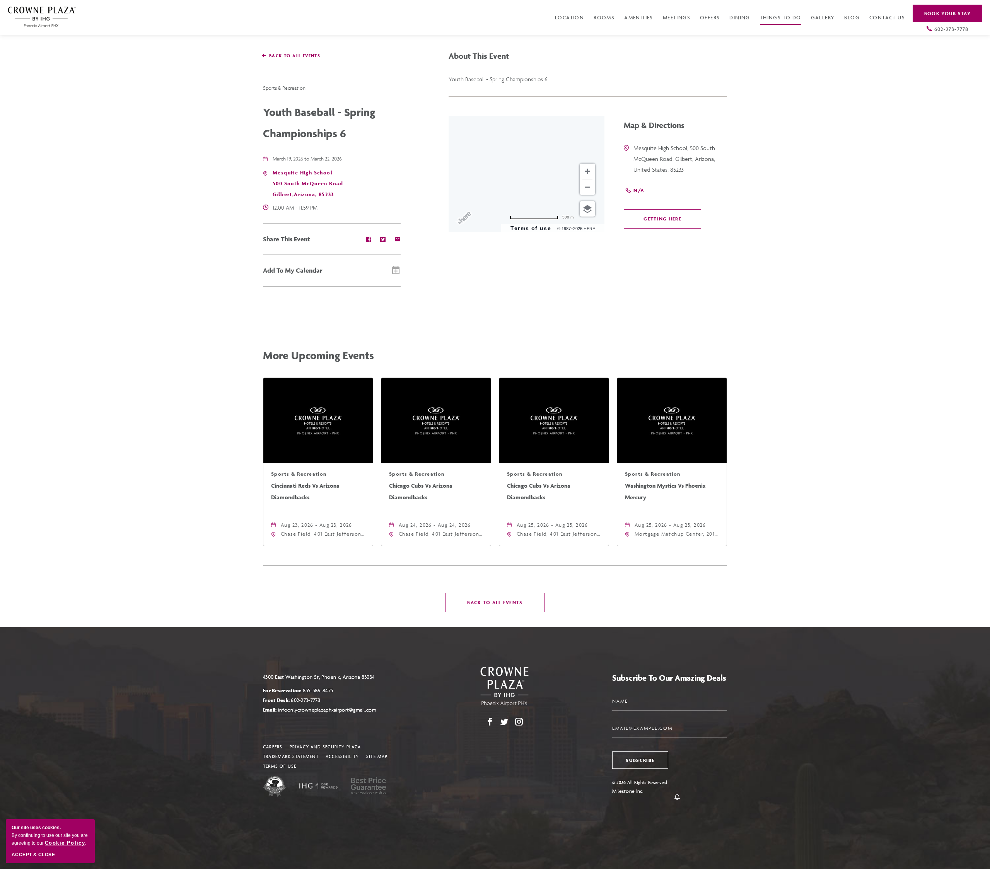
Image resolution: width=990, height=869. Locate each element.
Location (569, 17)
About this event (479, 56)
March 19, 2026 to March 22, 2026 (307, 158)
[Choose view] (587, 209)
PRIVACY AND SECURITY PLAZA (325, 746)
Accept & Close (33, 854)
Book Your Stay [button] (947, 13)
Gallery (823, 17)
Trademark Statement (291, 756)
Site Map (377, 756)
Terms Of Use (279, 766)
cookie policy (65, 843)
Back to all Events (294, 55)
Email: (319, 710)
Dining (739, 17)
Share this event (286, 239)
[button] (308, 183)
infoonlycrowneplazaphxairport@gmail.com (327, 710)
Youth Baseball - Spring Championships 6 (319, 122)
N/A (638, 190)
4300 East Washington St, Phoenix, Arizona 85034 (319, 677)
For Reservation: (298, 690)
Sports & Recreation (284, 88)
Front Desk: (292, 700)
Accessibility (342, 756)
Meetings (676, 17)
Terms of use (530, 228)
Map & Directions (654, 125)
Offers (710, 17)
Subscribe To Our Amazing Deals (669, 678)
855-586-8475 (318, 690)
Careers (272, 746)
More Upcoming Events (318, 355)
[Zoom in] (587, 171)
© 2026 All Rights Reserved (639, 782)
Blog (852, 17)
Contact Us (887, 17)
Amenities (638, 17)
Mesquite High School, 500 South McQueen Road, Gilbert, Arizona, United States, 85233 (674, 158)
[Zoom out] (587, 187)
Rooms (604, 17)
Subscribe (640, 760)
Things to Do (780, 17)
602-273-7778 (951, 29)
